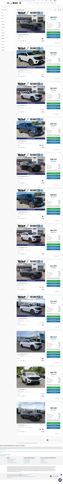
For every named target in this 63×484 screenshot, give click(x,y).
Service (1, 452)
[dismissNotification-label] (61, 474)
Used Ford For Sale (10, 461)
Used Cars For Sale (10, 460)
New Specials (11, 451)
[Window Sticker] (43, 40)
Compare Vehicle (57, 78)
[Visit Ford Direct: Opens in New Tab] (21, 476)
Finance (61, 451)
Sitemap (16, 474)
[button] (44, 22)
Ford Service (43, 459)
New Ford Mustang (27, 461)
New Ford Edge (29, 451)
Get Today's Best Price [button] (53, 32)
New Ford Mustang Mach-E (17, 451)
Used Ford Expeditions (45, 451)
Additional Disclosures (28, 474)
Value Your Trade (53, 34)
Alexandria (4, 455)
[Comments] (42, 40)
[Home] (28, 3)
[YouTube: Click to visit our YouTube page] (54, 0)
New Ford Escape (23, 451)
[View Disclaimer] (25, 41)
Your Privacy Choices (23, 474)
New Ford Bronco (34, 451)
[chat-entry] (60, 480)
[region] (53, 26)
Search (58, 6)
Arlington (1, 455)
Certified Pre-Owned (52, 451)
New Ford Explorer (39, 451)
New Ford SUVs (6, 451)
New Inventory (2, 451)
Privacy (18, 474)
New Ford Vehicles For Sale (12, 459)
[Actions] (43, 34)
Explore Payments (53, 37)
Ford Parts (42, 460)
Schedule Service (43, 461)
